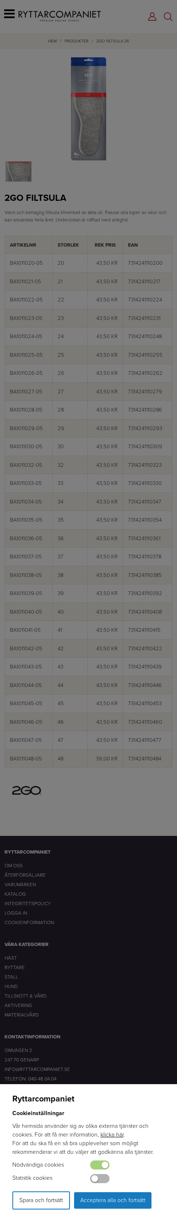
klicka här (111, 1134)
